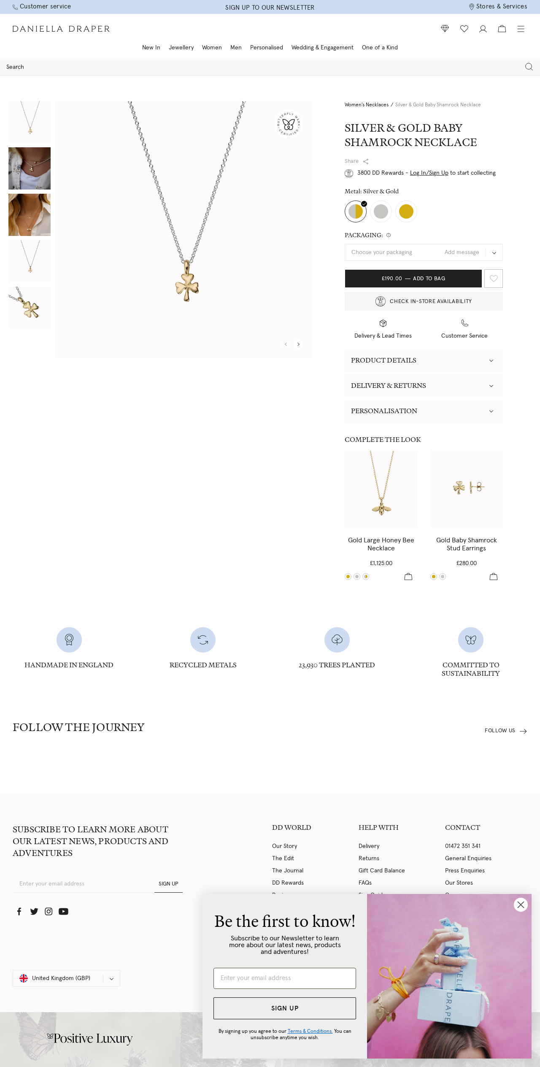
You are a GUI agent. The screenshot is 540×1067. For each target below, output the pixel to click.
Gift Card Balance (382, 871)
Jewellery (181, 48)
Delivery (369, 846)
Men (236, 48)
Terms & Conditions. (310, 1031)
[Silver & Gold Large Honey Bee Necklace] (366, 577)
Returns (369, 858)
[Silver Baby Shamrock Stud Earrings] (443, 577)
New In (151, 48)
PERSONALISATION (384, 411)
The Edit (283, 858)
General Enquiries (468, 858)
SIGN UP (168, 884)
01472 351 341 (463, 846)
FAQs (365, 883)
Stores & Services (501, 6)
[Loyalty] (445, 28)
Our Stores (459, 883)
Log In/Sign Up (429, 173)
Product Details (383, 360)
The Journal (287, 871)
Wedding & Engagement (323, 48)
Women (212, 48)
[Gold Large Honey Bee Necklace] (381, 489)
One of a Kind (380, 48)
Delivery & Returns (388, 386)
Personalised (266, 48)
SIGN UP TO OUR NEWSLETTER (270, 8)
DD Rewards (288, 883)
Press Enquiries (465, 871)
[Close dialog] (520, 904)
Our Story (284, 846)
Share (352, 161)
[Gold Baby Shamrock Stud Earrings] (466, 489)
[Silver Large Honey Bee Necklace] (357, 577)
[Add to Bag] (408, 576)
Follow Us (500, 731)
